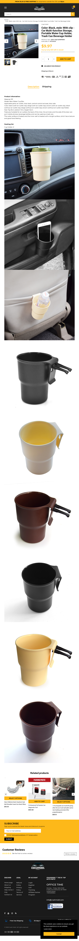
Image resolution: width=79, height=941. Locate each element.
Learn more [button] (48, 929)
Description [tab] (33, 86)
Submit (9, 839)
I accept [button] (59, 934)
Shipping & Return (47, 71)
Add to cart (65, 59)
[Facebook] (4, 913)
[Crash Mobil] (39, 8)
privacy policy (33, 835)
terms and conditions (18, 835)
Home (6, 19)
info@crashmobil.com (55, 900)
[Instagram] (12, 913)
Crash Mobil (44, 24)
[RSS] (15, 913)
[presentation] (5, 794)
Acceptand (22, 835)
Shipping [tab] (46, 86)
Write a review (70, 854)
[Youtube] (8, 913)
